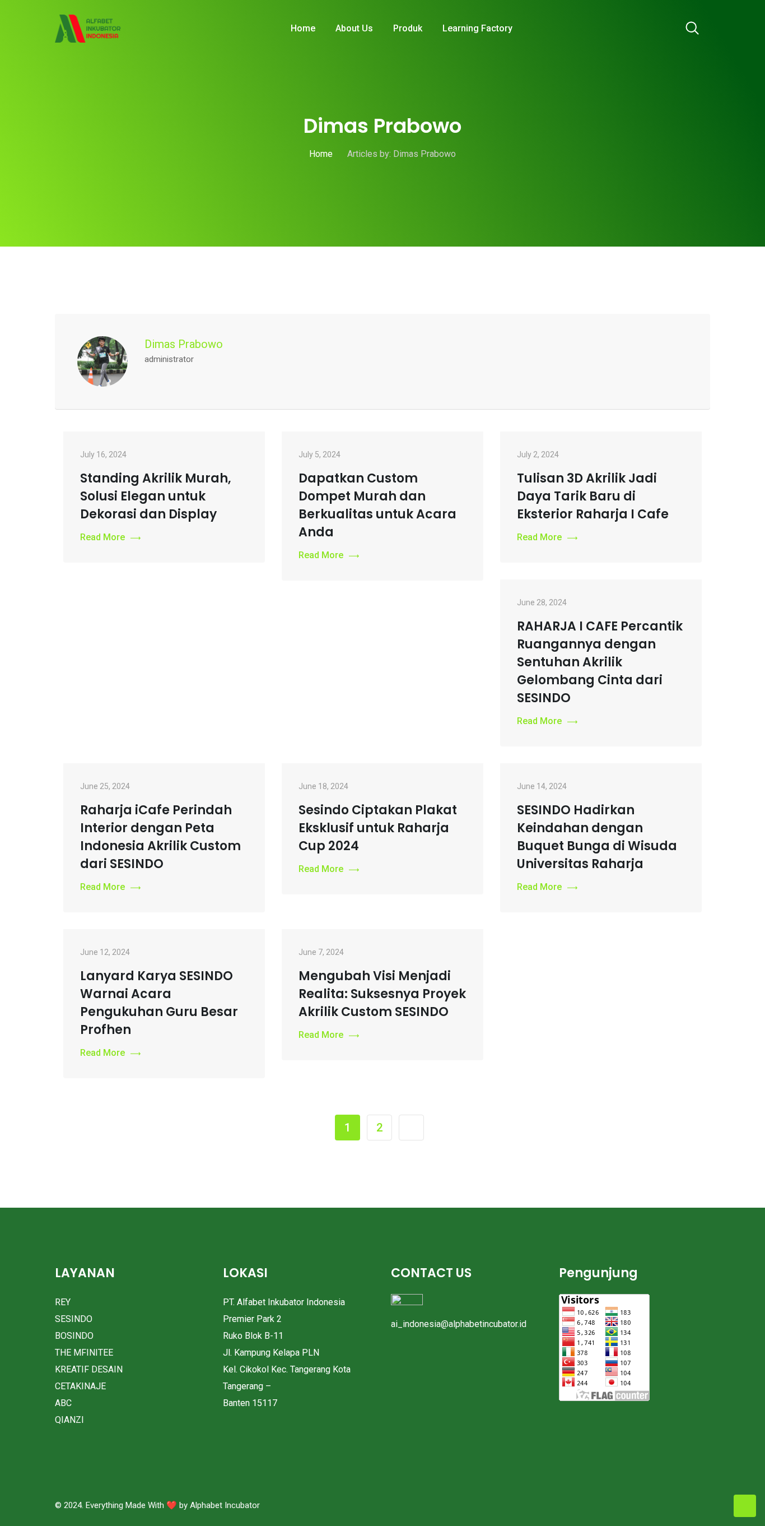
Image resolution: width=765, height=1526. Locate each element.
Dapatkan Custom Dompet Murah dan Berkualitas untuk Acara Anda (377, 505)
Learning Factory (477, 28)
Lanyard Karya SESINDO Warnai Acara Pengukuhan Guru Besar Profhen (159, 1002)
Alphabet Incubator (225, 1505)
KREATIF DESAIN (89, 1369)
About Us (354, 28)
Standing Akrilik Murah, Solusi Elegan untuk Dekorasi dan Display (155, 496)
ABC (63, 1403)
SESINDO (73, 1319)
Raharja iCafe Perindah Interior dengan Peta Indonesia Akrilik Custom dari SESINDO (160, 837)
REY (63, 1302)
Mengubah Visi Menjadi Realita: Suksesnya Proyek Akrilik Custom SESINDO (382, 994)
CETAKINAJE (80, 1386)
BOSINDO (74, 1335)
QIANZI (69, 1419)
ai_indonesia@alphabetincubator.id (458, 1324)
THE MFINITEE (84, 1352)
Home (303, 28)
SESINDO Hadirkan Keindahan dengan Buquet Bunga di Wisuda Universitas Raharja (597, 837)
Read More (102, 537)
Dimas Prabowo (183, 344)
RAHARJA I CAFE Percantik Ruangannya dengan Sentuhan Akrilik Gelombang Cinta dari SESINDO (600, 662)
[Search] (692, 29)
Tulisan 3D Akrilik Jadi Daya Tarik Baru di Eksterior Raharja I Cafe (593, 496)
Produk (407, 28)
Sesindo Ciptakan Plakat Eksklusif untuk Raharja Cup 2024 (377, 828)
